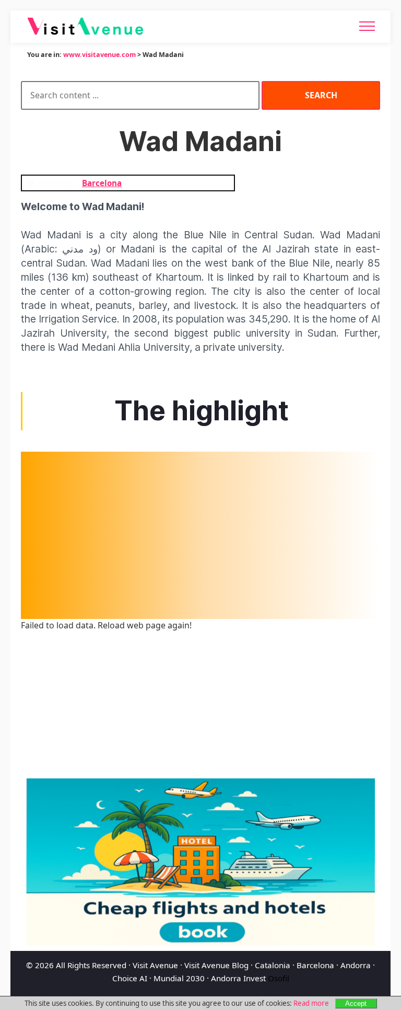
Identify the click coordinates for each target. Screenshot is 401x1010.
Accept (356, 1003)
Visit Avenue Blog (216, 965)
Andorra (355, 965)
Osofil (278, 978)
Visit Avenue (155, 965)
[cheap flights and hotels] (200, 862)
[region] (200, 535)
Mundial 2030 (179, 978)
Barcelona (315, 965)
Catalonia (272, 965)
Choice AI (129, 978)
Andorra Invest (238, 978)
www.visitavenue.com (99, 54)
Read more (311, 1003)
